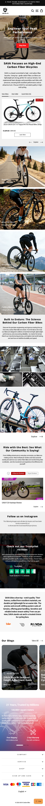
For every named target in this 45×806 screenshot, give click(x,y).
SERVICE (22, 762)
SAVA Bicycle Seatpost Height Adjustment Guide (17, 678)
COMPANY (22, 754)
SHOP (22, 769)
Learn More (22, 135)
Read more (6, 684)
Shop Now (22, 45)
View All (35, 641)
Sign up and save (22, 776)
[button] (30, 142)
